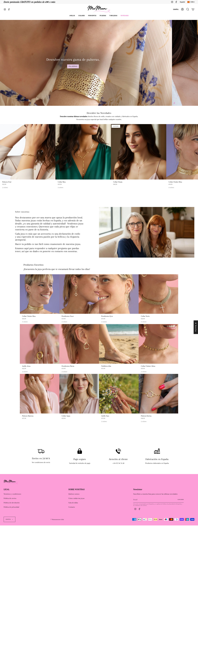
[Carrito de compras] (193, 9)
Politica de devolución (12, 503)
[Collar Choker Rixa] (39, 294)
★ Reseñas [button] (196, 327)
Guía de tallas (73, 503)
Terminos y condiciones (12, 494)
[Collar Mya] (83, 151)
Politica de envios (10, 498)
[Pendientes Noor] (79, 294)
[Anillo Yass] (119, 393)
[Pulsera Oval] (27, 151)
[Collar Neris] (158, 294)
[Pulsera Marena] (39, 393)
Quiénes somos (73, 494)
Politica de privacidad (11, 507)
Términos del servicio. (141, 505)
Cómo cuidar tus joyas (76, 498)
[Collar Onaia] (138, 151)
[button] (72, 15)
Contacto (71, 507)
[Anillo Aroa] (39, 344)
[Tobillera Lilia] (119, 344)
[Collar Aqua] (79, 393)
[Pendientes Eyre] (119, 294)
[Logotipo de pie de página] (11, 482)
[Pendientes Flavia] (79, 344)
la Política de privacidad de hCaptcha (171, 504)
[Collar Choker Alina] (158, 344)
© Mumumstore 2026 (57, 519)
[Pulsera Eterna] (158, 393)
